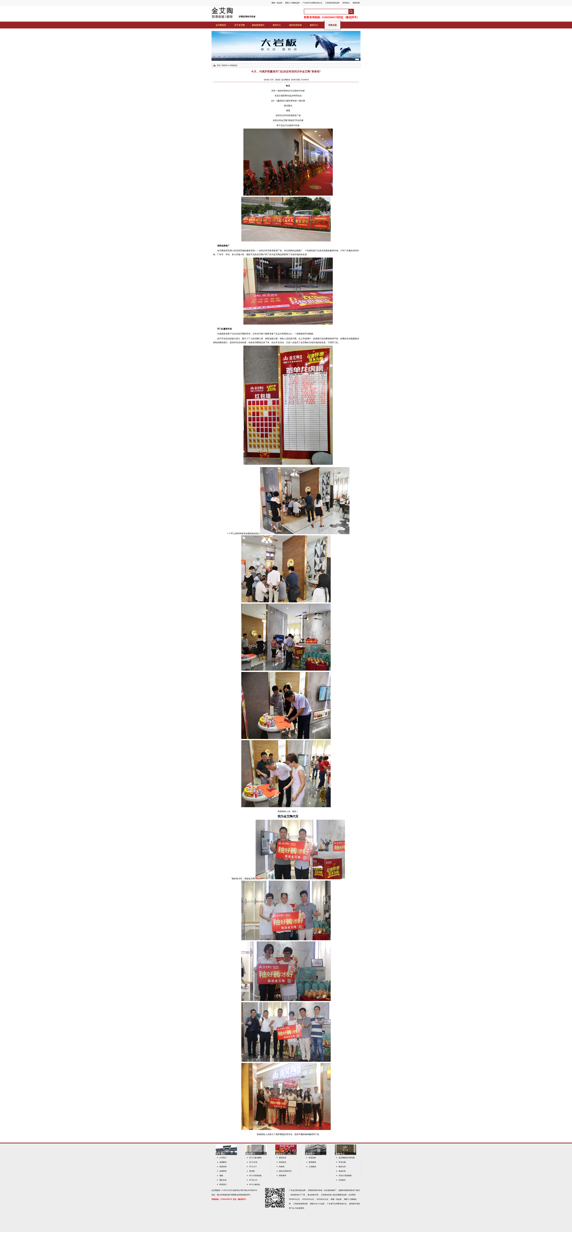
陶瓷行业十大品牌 (317, 1204)
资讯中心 (277, 25)
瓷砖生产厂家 (299, 1195)
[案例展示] (315, 1154)
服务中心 (314, 25)
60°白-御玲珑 (254, 1184)
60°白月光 (253, 1162)
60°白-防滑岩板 (255, 1176)
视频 (221, 1176)
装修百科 (342, 1171)
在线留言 (342, 1180)
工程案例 (312, 1167)
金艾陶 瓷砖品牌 (299, 1190)
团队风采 (223, 1180)
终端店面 (312, 1158)
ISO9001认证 (294, 1199)
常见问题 (342, 1162)
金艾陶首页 (221, 25)
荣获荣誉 (282, 1176)
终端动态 (233, 65)
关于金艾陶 (239, 25)
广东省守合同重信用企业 (312, 3)
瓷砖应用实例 (295, 25)
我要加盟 (356, 3)
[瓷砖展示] (256, 1154)
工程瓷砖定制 (326, 1195)
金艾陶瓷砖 (216, 1190)
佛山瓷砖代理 (313, 1195)
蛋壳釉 (252, 1171)
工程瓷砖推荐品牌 (332, 3)
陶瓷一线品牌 (277, 3)
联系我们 (346, 3)
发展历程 (223, 1167)
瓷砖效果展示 (258, 25)
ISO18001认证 (322, 1199)
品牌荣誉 (223, 1171)
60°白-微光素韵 (255, 1158)
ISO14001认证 (308, 1199)
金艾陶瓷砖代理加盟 (347, 1158)
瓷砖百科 (342, 1167)
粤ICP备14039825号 (248, 1190)
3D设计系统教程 (345, 1176)
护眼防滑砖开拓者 (247, 16)
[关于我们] (226, 1154)
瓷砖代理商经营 (285, 1171)
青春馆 (281, 1167)
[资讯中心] (286, 1154)
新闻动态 (282, 1158)
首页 (218, 65)
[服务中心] (345, 1154)
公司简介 (223, 1158)
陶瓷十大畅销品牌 (292, 3)
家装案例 (312, 1162)
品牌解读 (223, 1162)
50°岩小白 (253, 1180)
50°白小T (253, 1167)
